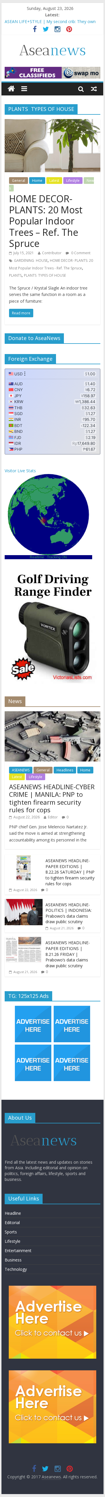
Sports (11, 1232)
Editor (53, 817)
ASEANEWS (20, 770)
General (18, 180)
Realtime (37, 557)
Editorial (12, 1222)
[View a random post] (94, 89)
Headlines (65, 770)
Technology (16, 1269)
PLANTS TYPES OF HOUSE (45, 275)
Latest (54, 180)
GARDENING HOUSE (31, 260)
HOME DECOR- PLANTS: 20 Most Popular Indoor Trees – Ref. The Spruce (46, 221)
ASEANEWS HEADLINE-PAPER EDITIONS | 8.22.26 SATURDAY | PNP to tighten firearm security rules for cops (70, 872)
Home (37, 180)
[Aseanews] (11, 89)
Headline (13, 1213)
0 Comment (80, 252)
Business (13, 1260)
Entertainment (18, 1250)
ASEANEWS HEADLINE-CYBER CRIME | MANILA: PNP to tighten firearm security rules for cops (51, 798)
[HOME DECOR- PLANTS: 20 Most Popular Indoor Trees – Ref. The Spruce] (52, 122)
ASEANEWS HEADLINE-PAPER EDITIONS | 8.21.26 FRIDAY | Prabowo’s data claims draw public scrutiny (68, 954)
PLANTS (15, 275)
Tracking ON (57, 557)
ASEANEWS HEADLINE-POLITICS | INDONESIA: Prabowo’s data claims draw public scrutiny (69, 913)
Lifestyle (73, 180)
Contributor (52, 252)
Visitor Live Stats (20, 470)
